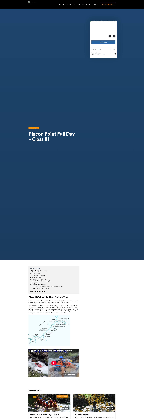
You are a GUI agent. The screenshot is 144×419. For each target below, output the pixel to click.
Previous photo (110, 36)
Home (58, 4)
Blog (83, 4)
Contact (95, 4)
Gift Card (88, 4)
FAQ (79, 4)
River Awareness (82, 414)
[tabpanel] (103, 30)
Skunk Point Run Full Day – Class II (44, 414)
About (74, 4)
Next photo (114, 36)
